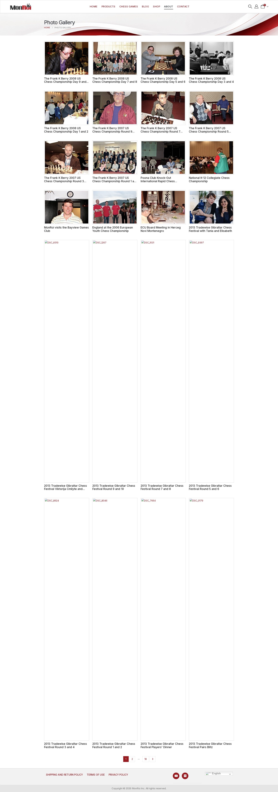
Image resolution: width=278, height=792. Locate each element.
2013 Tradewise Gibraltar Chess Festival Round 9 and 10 (113, 487)
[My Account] (256, 7)
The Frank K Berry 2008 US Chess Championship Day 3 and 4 (211, 80)
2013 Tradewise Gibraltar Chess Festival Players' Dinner (162, 745)
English (216, 773)
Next (153, 759)
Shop (156, 6)
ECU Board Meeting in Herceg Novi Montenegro (161, 229)
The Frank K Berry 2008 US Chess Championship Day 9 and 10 (65, 82)
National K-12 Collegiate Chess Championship (209, 179)
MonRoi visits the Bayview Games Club (66, 229)
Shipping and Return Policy (64, 774)
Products (108, 6)
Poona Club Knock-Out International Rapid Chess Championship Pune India (158, 181)
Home (93, 6)
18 (145, 759)
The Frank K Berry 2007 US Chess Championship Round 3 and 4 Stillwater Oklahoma (64, 181)
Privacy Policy (118, 774)
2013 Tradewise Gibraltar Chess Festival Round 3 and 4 (65, 745)
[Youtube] (176, 776)
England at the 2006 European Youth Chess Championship (112, 229)
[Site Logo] (20, 6)
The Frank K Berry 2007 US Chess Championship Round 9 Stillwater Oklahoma (112, 131)
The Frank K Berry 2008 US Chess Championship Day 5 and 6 (163, 80)
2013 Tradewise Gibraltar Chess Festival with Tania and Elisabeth (210, 229)
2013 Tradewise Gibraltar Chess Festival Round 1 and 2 (113, 745)
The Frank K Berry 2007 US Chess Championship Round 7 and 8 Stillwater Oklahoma (160, 131)
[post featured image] (66, 58)
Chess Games (128, 6)
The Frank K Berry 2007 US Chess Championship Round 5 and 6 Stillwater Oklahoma (209, 131)
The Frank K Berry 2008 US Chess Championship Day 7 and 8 (114, 80)
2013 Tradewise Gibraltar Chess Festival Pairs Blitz (210, 745)
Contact (183, 6)
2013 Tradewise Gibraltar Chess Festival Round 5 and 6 (210, 487)
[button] (250, 7)
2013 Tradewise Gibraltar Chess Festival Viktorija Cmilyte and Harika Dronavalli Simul (65, 489)
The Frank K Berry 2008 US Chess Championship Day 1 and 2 (66, 129)
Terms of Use (96, 774)
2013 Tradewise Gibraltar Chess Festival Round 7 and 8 (162, 487)
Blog (145, 6)
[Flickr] (185, 776)
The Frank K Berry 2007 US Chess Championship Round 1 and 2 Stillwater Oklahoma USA (114, 181)
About (168, 6)
